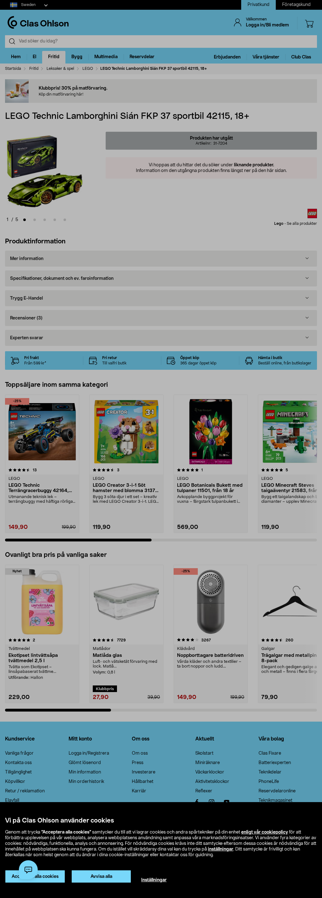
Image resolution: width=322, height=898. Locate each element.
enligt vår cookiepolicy (264, 832)
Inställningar (154, 880)
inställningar (220, 849)
